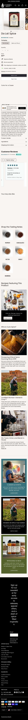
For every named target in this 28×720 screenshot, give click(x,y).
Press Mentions (5, 650)
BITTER (8, 259)
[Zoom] (22, 27)
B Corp (3, 408)
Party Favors (4, 668)
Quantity (3, 47)
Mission (3, 367)
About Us (3, 448)
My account (4, 658)
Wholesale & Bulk (5, 664)
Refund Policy (4, 682)
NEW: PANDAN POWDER (14, 1)
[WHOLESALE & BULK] (14, 547)
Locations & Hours (5, 674)
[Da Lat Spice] (14, 92)
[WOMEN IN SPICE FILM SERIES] (14, 509)
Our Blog (3, 648)
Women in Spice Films (6, 646)
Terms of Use (4, 680)
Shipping (3, 71)
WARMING (7, 275)
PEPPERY (7, 242)
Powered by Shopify (6, 716)
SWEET (20, 259)
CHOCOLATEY (20, 242)
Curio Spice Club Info (6, 656)
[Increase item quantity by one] (7, 50)
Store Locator (4, 676)
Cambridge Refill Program (7, 652)
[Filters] (2, 159)
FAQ (2, 684)
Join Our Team (4, 654)
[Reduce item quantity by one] (2, 50)
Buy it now (14, 79)
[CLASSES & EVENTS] (14, 471)
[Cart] (22, 5)
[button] (4, 37)
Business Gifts (4, 666)
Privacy (3, 678)
